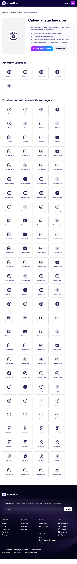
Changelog (17, 553)
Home (4, 523)
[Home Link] (10, 494)
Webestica (24, 550)
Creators (24, 529)
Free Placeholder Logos (47, 540)
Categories (6, 529)
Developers (24, 526)
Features (5, 532)
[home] (10, 3)
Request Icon (43, 526)
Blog (40, 537)
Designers (24, 523)
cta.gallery (42, 543)
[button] (73, 3)
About (4, 526)
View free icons (60, 48)
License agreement (30, 553)
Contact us (43, 523)
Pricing (4, 535)
